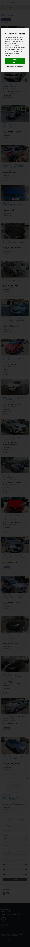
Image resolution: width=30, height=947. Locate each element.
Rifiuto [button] (15, 63)
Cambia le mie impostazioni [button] (15, 66)
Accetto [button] (15, 59)
